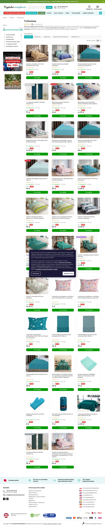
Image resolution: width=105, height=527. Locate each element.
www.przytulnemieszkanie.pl (91, 488)
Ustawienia (35, 273)
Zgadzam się (68, 273)
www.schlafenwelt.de (89, 504)
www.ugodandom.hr (88, 497)
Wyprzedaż (14, 39)
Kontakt (31, 498)
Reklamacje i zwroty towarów (37, 496)
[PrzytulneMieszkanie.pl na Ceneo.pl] (35, 515)
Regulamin (32, 500)
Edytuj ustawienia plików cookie (52, 523)
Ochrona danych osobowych (37, 502)
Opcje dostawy (33, 492)
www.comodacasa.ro (88, 502)
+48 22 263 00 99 (11, 490)
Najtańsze (37, 36)
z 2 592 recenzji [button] (37, 24)
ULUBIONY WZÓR (14, 44)
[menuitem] (14, 13)
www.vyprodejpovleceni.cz (90, 490)
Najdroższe (47, 36)
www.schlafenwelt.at (88, 506)
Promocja (14, 37)
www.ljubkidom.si (87, 495)
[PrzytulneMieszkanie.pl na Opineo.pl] (19, 514)
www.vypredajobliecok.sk (90, 492)
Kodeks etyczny (33, 504)
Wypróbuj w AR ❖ (14, 46)
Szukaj (49, 7)
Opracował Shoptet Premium (93, 523)
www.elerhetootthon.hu (89, 499)
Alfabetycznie (75, 36)
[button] (42, 24)
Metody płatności (33, 494)
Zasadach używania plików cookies (47, 269)
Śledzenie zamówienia (35, 490)
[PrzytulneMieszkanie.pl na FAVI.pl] (6, 515)
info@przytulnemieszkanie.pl (15, 495)
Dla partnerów (33, 506)
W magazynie (14, 34)
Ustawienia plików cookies (43, 266)
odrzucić (33, 267)
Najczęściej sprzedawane (60, 36)
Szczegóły (37, 77)
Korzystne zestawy (14, 41)
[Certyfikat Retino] (49, 515)
